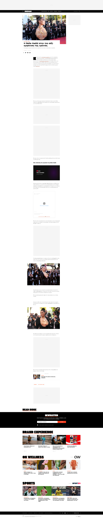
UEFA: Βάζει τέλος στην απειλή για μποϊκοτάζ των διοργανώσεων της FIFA (72, 499)
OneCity (51, 11)
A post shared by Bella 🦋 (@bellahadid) (44, 216)
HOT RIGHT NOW (27, 41)
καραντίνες (38, 66)
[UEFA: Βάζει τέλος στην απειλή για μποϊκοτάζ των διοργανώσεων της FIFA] (73, 491)
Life (48, 11)
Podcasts (59, 11)
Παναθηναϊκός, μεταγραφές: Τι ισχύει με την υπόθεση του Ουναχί (30, 499)
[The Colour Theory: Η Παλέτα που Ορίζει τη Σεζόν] (44, 440)
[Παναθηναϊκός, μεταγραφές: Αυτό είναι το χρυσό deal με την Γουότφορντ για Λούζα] (59, 491)
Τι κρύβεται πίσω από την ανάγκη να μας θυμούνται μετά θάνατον (43, 473)
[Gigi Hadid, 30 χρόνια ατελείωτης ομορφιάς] (36, 377)
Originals (55, 11)
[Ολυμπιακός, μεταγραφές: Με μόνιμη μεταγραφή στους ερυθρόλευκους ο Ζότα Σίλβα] (44, 491)
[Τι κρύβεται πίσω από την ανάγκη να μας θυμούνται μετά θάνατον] (44, 465)
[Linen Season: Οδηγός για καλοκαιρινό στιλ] (30, 440)
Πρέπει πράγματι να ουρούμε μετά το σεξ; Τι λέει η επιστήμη (30, 473)
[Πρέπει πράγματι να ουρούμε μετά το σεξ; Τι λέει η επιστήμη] (30, 465)
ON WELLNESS (33, 457)
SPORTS (29, 483)
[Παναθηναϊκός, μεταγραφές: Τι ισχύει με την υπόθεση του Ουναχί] (30, 491)
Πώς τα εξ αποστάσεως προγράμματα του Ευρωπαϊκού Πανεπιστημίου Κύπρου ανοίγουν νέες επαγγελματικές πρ (58, 448)
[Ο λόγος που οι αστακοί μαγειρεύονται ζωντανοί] (73, 465)
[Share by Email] (30, 52)
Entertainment (44, 11)
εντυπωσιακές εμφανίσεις (45, 57)
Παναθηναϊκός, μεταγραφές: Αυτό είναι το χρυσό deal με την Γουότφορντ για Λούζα (59, 499)
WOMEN (42, 375)
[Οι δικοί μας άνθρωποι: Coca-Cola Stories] (73, 440)
